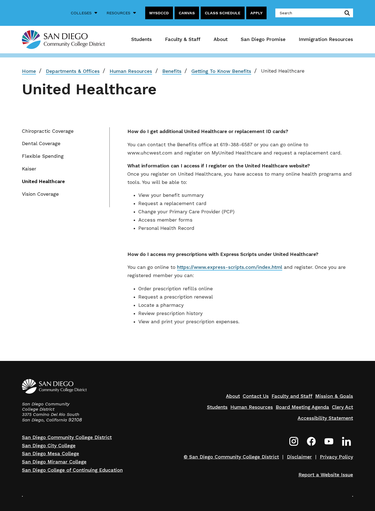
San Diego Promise (263, 39)
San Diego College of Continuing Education (72, 470)
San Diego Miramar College (54, 462)
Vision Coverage (40, 194)
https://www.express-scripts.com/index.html (229, 267)
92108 (75, 419)
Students (141, 39)
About (221, 39)
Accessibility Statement (325, 418)
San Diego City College (48, 445)
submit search (346, 13)
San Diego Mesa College (50, 453)
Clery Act (342, 407)
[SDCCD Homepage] (63, 39)
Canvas (187, 13)
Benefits (171, 71)
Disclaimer (299, 457)
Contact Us (256, 396)
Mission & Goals (334, 396)
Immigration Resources (326, 39)
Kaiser (29, 169)
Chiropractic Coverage (48, 131)
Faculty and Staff (292, 396)
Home (29, 71)
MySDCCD (159, 13)
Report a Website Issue (325, 474)
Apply (256, 13)
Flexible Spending (43, 156)
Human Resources (131, 71)
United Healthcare (43, 181)
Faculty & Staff (182, 39)
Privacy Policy (336, 457)
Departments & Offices (73, 71)
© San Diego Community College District (231, 457)
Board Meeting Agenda (302, 407)
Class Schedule (222, 13)
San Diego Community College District (67, 437)
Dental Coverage (41, 143)
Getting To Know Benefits (221, 71)
